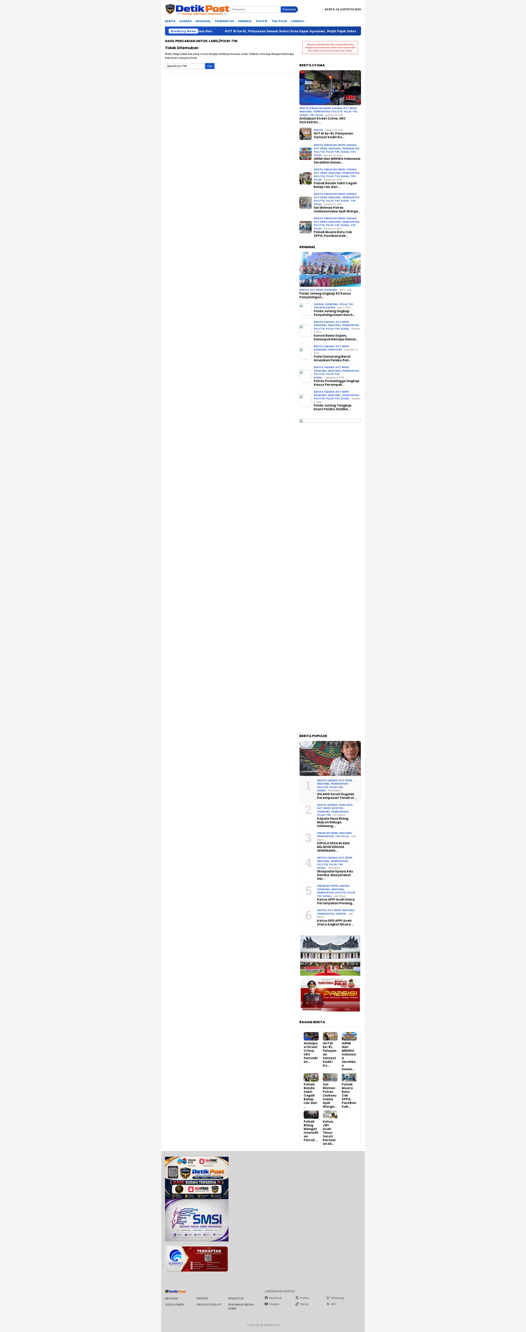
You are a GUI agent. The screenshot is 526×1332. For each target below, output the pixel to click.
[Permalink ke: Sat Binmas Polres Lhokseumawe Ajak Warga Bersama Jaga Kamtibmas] (330, 1077)
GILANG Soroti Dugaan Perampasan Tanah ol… (336, 796)
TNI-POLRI (316, 114)
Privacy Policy (209, 1304)
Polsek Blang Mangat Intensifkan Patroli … (311, 1131)
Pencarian (289, 9)
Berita (304, 108)
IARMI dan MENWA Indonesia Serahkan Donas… (337, 160)
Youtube (274, 1304)
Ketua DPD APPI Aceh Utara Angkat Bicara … (335, 922)
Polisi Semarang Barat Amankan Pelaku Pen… (332, 358)
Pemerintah (321, 111)
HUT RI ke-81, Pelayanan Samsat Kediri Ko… (333, 135)
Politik (337, 111)
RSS (333, 1304)
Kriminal (331, 289)
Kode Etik (236, 1298)
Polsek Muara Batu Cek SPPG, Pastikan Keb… (333, 234)
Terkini (340, 913)
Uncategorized (324, 307)
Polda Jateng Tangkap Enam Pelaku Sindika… (333, 407)
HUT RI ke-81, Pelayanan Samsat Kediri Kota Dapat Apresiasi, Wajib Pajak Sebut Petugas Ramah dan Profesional (249, 31)
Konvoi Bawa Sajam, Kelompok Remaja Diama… (336, 337)
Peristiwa (335, 349)
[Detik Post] (197, 9)
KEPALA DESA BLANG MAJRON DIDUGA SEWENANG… (333, 847)
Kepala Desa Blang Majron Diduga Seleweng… (332, 822)
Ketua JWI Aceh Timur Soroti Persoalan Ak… (329, 1133)
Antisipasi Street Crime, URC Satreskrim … (322, 120)
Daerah (337, 108)
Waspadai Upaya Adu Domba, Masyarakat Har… (335, 875)
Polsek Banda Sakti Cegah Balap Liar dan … (335, 185)
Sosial (303, 114)
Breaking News (320, 108)
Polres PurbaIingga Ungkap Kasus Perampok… (336, 383)
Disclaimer (174, 1304)
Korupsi (337, 808)
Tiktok (304, 1304)
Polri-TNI (350, 111)
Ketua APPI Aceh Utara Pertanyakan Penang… (336, 901)
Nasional (305, 111)
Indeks (202, 1298)
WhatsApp (338, 1298)
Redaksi (171, 1298)
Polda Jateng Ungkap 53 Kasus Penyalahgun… (325, 295)
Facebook (275, 1298)
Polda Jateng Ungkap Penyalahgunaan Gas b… (334, 313)
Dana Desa (346, 804)
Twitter (305, 1298)
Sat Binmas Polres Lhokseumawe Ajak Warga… (337, 209)
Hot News (350, 108)
